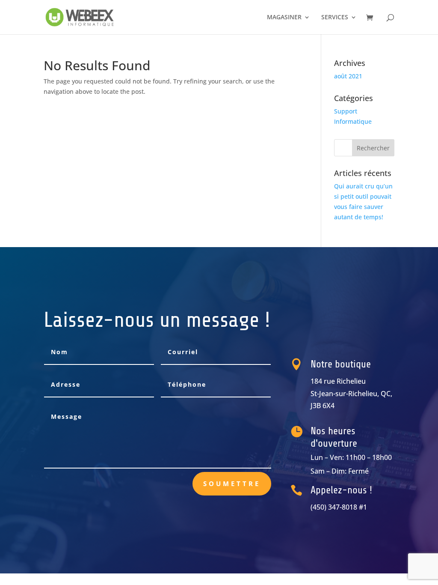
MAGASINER (284, 17)
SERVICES (334, 17)
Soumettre (231, 483)
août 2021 (348, 76)
